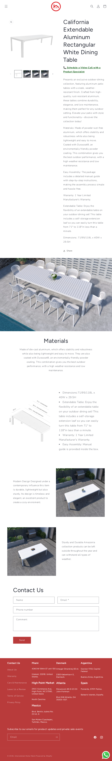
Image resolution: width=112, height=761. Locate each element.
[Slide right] (53, 74)
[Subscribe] (56, 737)
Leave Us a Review (16, 689)
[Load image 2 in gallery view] (27, 74)
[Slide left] (10, 74)
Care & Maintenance (17, 682)
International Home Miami (25, 756)
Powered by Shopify (44, 756)
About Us (12, 669)
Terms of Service (15, 695)
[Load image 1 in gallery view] (18, 74)
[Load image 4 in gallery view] (45, 74)
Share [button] (69, 250)
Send (22, 640)
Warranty (11, 676)
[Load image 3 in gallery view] (36, 74)
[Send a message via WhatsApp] (106, 755)
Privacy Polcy (13, 702)
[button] (6, 6)
